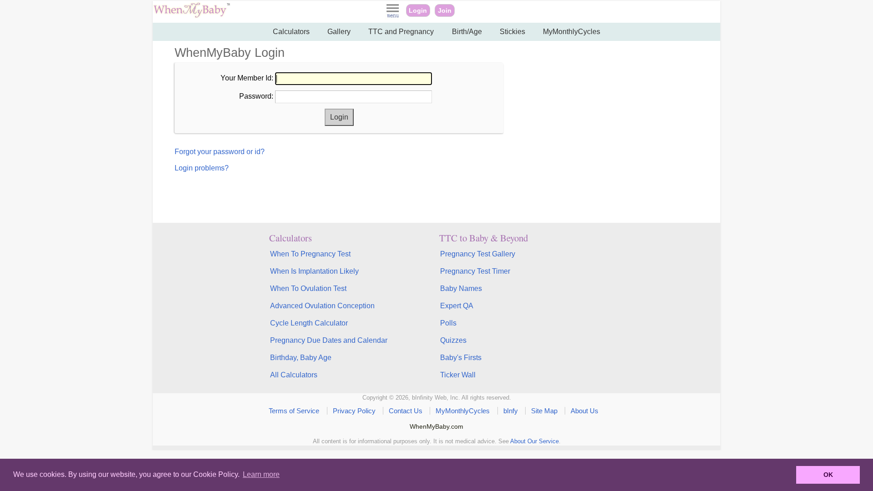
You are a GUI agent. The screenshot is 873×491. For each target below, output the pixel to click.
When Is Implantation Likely (314, 271)
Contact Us (405, 411)
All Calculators (293, 375)
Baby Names (461, 288)
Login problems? (202, 168)
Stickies (512, 31)
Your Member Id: (247, 78)
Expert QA (456, 306)
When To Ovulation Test (308, 288)
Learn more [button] (261, 474)
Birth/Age (467, 31)
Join (445, 10)
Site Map (544, 411)
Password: (256, 96)
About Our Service (534, 441)
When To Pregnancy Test (310, 254)
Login (418, 10)
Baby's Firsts (461, 357)
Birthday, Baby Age (300, 357)
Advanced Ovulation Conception (322, 306)
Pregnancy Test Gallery (477, 254)
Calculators (291, 31)
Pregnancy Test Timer (475, 271)
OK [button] (828, 474)
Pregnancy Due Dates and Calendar (328, 340)
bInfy (510, 411)
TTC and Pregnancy (401, 31)
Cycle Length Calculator (309, 323)
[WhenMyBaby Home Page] (192, 16)
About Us (584, 411)
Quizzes (453, 340)
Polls (448, 323)
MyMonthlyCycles (571, 31)
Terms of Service (294, 411)
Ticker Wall (458, 375)
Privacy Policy (354, 411)
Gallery (339, 31)
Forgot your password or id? (220, 151)
